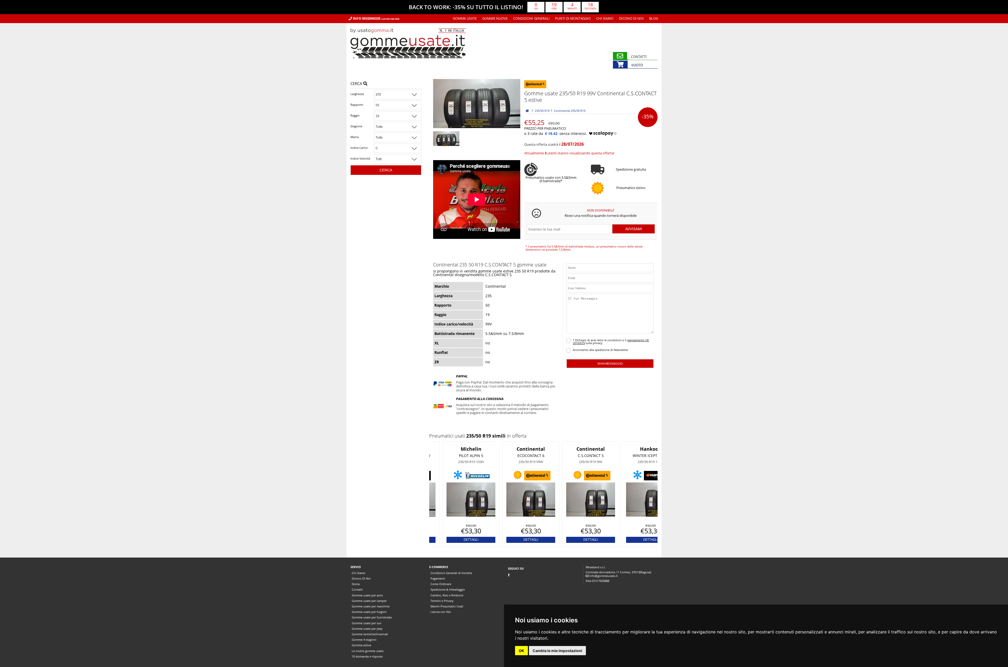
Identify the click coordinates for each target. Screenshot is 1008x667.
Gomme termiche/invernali (370, 634)
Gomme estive (361, 645)
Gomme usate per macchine (371, 606)
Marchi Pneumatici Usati (446, 606)
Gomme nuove (495, 18)
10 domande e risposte (367, 656)
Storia (356, 584)
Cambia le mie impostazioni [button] (557, 650)
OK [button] (521, 650)
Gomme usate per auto (367, 595)
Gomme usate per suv (366, 623)
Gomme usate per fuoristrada (372, 617)
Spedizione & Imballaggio (447, 589)
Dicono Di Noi (631, 18)
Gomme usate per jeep (367, 629)
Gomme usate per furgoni (369, 612)
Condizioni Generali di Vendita (451, 573)
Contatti (357, 589)
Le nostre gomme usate (368, 651)
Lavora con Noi (440, 612)
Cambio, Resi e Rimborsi (446, 595)
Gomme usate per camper (369, 601)
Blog (653, 18)
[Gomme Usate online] (408, 66)
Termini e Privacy (442, 601)
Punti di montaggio (573, 18)
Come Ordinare (440, 584)
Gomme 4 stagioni (364, 640)
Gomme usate (465, 18)
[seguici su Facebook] (509, 575)
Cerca (356, 83)
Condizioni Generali (531, 18)
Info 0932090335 (375, 18)
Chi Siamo (604, 18)
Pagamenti (437, 578)
